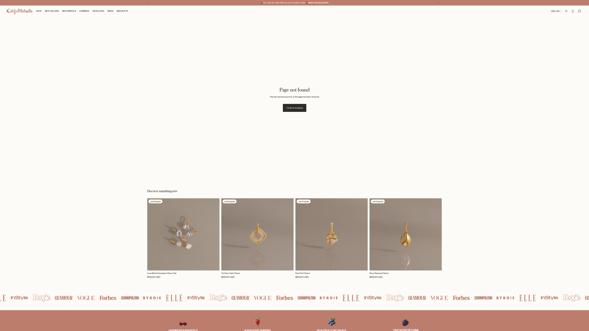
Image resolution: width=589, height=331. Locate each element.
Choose (217, 265)
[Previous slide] (151, 234)
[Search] (566, 11)
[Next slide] (214, 234)
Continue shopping (295, 107)
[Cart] (579, 11)
